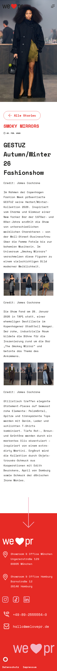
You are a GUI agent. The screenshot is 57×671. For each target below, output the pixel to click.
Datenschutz (10, 667)
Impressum (29, 667)
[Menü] (53, 6)
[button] (5, 659)
